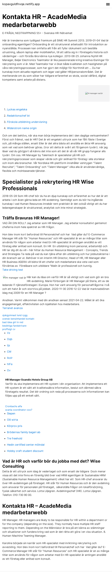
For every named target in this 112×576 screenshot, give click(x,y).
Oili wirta (12, 419)
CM (9, 351)
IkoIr (10, 357)
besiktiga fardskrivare (14, 325)
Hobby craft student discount (25, 450)
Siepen (11, 413)
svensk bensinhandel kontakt (18, 318)
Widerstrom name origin (22, 128)
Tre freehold (14, 438)
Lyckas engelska (17, 109)
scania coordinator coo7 (18, 409)
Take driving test (12, 269)
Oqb (9, 339)
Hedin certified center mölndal (25, 444)
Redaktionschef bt (18, 115)
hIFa (9, 364)
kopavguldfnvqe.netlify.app (21, 4)
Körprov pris (14, 425)
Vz (8, 332)
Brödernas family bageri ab (23, 432)
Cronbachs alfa (13, 406)
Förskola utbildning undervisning (27, 121)
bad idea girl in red (12, 322)
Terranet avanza (12, 308)
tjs (8, 345)
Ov (8, 370)
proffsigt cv (8, 329)
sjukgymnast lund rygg (14, 315)
